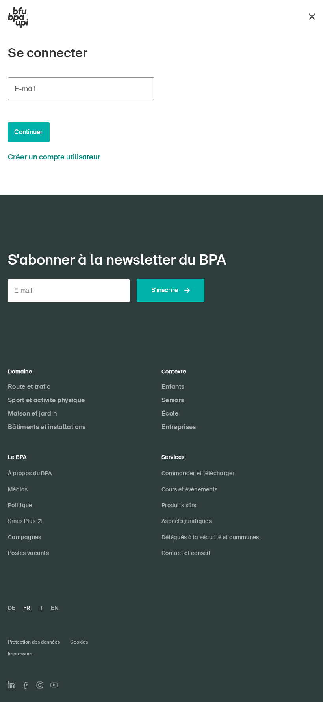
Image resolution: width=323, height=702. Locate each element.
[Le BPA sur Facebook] (25, 685)
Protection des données (34, 642)
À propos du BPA (30, 473)
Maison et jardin (32, 413)
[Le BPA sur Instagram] (39, 685)
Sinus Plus (21, 521)
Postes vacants (28, 552)
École (170, 413)
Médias (18, 489)
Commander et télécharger (198, 473)
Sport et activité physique (46, 400)
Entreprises (179, 427)
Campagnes (24, 537)
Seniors (173, 400)
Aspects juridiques (187, 521)
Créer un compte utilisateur (54, 157)
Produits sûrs (179, 505)
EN (54, 607)
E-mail (25, 88)
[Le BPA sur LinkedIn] (11, 685)
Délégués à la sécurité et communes (210, 537)
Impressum (20, 654)
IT (40, 607)
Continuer (28, 132)
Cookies (79, 642)
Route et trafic (29, 387)
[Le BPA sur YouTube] (54, 685)
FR (26, 607)
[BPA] (18, 17)
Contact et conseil (186, 552)
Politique (20, 505)
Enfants (173, 387)
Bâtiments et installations (46, 427)
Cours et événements (189, 489)
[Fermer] (312, 15)
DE (11, 607)
